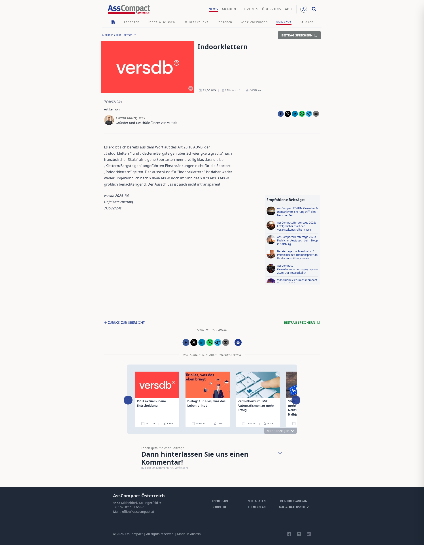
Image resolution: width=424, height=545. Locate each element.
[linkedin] (295, 114)
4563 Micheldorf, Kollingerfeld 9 (137, 503)
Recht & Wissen (161, 22)
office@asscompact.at (138, 511)
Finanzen (131, 22)
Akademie (231, 9)
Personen (224, 22)
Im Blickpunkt (195, 22)
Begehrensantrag (293, 501)
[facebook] (281, 114)
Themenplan (256, 507)
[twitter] (288, 114)
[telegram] (309, 114)
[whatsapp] (302, 114)
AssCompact (134, 534)
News (213, 9)
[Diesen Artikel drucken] (238, 342)
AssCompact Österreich (139, 496)
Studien (306, 22)
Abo (288, 9)
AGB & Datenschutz (293, 507)
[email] (316, 114)
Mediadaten (256, 501)
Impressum (220, 501)
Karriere (220, 507)
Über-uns (271, 9)
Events (251, 9)
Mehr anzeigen (278, 431)
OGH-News (283, 22)
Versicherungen (254, 22)
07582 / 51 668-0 (132, 507)
